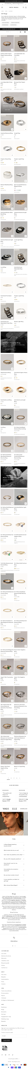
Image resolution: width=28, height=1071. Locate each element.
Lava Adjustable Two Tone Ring (19, 54)
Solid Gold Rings (5, 22)
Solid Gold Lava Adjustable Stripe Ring (6, 322)
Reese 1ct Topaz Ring (19, 766)
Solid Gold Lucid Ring (6, 400)
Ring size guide (5, 963)
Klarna (3, 995)
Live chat (3, 953)
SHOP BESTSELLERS (12, 832)
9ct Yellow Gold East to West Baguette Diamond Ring (7, 622)
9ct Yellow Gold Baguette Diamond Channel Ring (7, 650)
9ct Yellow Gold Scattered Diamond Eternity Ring (19, 456)
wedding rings (23, 902)
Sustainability (5, 979)
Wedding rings (5, 1019)
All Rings (10, 11)
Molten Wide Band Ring (7, 184)
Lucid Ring (3, 267)
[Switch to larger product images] (20, 32)
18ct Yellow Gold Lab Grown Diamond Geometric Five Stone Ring (6, 707)
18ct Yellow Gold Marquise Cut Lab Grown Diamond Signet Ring (7, 738)
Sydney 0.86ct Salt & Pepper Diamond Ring (6, 54)
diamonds (18, 900)
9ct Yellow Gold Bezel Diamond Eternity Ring (20, 428)
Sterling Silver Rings (15, 22)
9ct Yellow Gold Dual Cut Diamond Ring (7, 535)
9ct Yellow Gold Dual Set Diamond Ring (20, 621)
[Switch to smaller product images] (25, 32)
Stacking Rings (13, 24)
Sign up (5, 0)
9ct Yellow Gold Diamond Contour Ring (7, 592)
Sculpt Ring (17, 133)
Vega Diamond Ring (6, 372)
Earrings (3, 1014)
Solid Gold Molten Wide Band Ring (7, 213)
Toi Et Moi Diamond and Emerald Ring (7, 564)
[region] (14, 940)
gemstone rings (18, 897)
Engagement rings (6, 1016)
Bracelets (3, 1011)
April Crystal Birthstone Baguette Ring (20, 185)
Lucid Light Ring (18, 239)
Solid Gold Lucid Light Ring (19, 400)
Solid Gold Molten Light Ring (20, 508)
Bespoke (3, 977)
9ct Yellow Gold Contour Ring (20, 564)
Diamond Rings (5, 24)
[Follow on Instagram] (5, 1055)
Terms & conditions (6, 990)
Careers (3, 984)
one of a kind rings (6, 902)
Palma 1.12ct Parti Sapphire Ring (5, 767)
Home (2, 11)
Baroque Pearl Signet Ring (19, 83)
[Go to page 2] (19, 778)
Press (2, 981)
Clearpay (3, 998)
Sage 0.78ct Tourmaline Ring (7, 678)
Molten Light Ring (18, 321)
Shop (6, 11)
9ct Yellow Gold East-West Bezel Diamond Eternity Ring (6, 456)
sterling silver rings (8, 897)
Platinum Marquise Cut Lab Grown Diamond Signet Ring (20, 738)
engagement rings (14, 902)
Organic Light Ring (19, 159)
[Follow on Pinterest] (9, 1055)
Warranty (3, 958)
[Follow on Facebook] (2, 1055)
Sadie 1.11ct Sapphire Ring (19, 678)
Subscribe (6, 1040)
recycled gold (18, 924)
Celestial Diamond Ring (7, 133)
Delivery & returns (6, 956)
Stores (3, 965)
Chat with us (14, 941)
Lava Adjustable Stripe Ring (6, 83)
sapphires (13, 900)
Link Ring (3, 427)
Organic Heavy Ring (6, 159)
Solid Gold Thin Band (6, 295)
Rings (2, 1009)
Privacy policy (5, 993)
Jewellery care (5, 960)
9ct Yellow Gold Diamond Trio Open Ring (7, 508)
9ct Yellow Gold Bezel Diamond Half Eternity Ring (20, 593)
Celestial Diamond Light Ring (20, 213)
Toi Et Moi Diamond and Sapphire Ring (20, 535)
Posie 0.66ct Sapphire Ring (19, 650)
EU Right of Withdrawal (7, 1000)
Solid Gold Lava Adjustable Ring (18, 268)
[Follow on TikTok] (12, 1055)
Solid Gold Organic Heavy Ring (20, 373)
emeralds (24, 900)
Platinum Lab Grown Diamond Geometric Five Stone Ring (20, 706)
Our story (3, 974)
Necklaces (4, 1007)
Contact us (4, 967)
